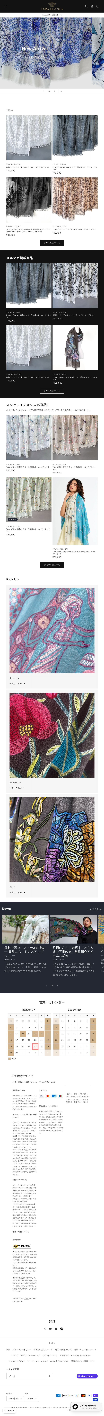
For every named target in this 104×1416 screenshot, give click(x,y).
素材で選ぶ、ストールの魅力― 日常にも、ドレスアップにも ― (25, 951)
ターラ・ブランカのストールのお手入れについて (48, 1361)
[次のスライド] (54, 91)
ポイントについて (49, 1355)
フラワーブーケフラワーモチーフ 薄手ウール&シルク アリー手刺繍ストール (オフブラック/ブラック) (28, 230)
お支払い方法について (43, 1350)
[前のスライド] (43, 91)
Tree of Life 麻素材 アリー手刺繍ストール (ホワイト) (27, 467)
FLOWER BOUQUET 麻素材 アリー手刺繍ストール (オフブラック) (75, 378)
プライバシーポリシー (22, 1350)
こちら (26, 1298)
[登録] (49, 1376)
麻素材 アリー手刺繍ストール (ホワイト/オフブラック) (74, 315)
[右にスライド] (57, 986)
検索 (8, 1350)
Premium (34, 58)
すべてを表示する (52, 242)
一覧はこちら (16, 683)
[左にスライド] (46, 986)
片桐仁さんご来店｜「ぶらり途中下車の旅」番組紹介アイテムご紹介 (73, 951)
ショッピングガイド (17, 1361)
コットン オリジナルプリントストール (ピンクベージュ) (75, 229)
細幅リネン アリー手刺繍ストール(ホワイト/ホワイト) (27, 167)
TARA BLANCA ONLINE (26, 1407)
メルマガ (14, 1355)
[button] (5, 6)
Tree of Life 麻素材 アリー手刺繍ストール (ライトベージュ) (74, 468)
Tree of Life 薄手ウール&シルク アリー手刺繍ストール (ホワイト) (74, 553)
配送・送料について (63, 1350)
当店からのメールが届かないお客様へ (75, 1355)
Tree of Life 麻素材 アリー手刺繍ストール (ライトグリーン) (28, 530)
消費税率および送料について (83, 1361)
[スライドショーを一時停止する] (61, 91)
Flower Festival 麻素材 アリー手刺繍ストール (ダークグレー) (75, 168)
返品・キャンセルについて (85, 1350)
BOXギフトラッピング (30, 1355)
